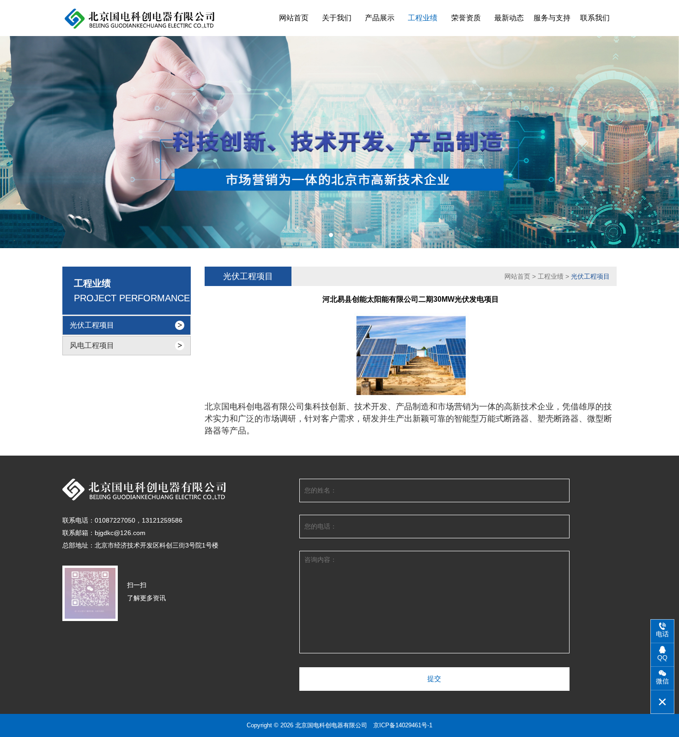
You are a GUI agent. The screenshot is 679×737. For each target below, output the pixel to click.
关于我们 (337, 18)
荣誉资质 (466, 18)
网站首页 (294, 18)
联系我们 (595, 18)
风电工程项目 (92, 345)
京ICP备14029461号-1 (402, 725)
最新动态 (509, 18)
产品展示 (379, 18)
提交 (434, 678)
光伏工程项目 (92, 325)
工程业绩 (422, 18)
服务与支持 (552, 18)
